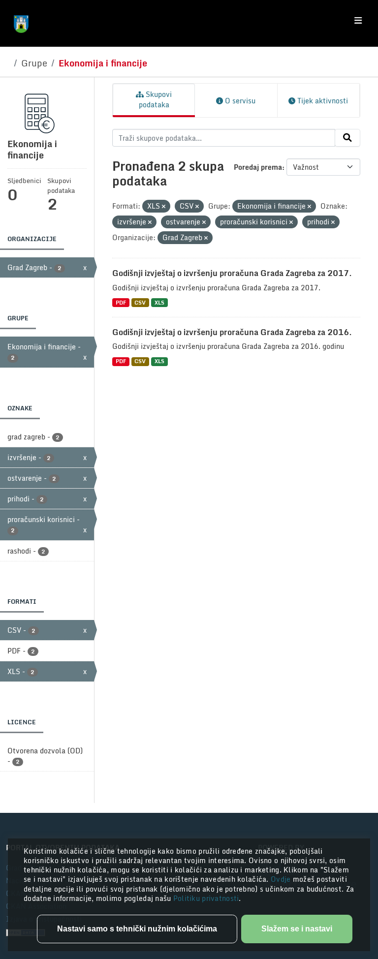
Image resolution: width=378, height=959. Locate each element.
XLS (159, 302)
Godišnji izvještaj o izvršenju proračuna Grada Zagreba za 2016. (232, 332)
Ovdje (282, 879)
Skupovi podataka (155, 99)
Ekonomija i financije (103, 63)
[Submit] (347, 138)
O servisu (239, 100)
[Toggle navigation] (358, 20)
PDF (121, 302)
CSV (140, 302)
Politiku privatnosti (206, 898)
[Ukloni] (163, 206)
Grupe (34, 63)
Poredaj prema (258, 167)
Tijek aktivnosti (321, 100)
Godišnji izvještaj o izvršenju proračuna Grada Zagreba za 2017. (232, 273)
